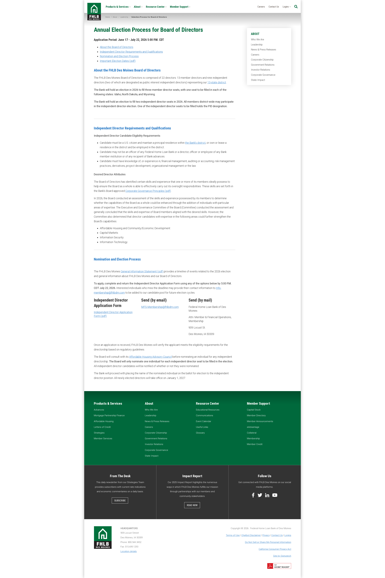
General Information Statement (139, 271)
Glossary (200, 432)
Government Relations (262, 64)
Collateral (251, 432)
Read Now (192, 505)
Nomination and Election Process (119, 56)
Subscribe (120, 500)
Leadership (257, 44)
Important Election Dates (114, 60)
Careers (261, 6)
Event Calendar (203, 421)
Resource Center (155, 6)
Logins (286, 6)
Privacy (266, 535)
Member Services (103, 438)
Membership (253, 438)
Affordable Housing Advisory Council (150, 356)
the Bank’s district (195, 142)
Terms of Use (233, 535)
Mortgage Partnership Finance (109, 415)
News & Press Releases (263, 49)
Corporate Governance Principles (144, 190)
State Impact (258, 80)
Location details (128, 551)
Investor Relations (260, 69)
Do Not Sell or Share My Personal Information (268, 542)
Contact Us (274, 6)
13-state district (216, 82)
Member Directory (256, 415)
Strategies (99, 432)
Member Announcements (260, 421)
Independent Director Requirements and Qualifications (131, 51)
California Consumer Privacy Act (275, 549)
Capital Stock (253, 409)
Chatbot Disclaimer (251, 535)
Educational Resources (207, 409)
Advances (99, 409)
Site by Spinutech (282, 556)
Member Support (179, 6)
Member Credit (254, 444)
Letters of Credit (102, 427)
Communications (204, 415)
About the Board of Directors (116, 47)
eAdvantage (253, 427)
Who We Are (257, 39)
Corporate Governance (263, 74)
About (137, 6)
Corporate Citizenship (262, 59)
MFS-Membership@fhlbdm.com (160, 306)
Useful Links (202, 427)
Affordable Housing (104, 421)
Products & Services (117, 6)
